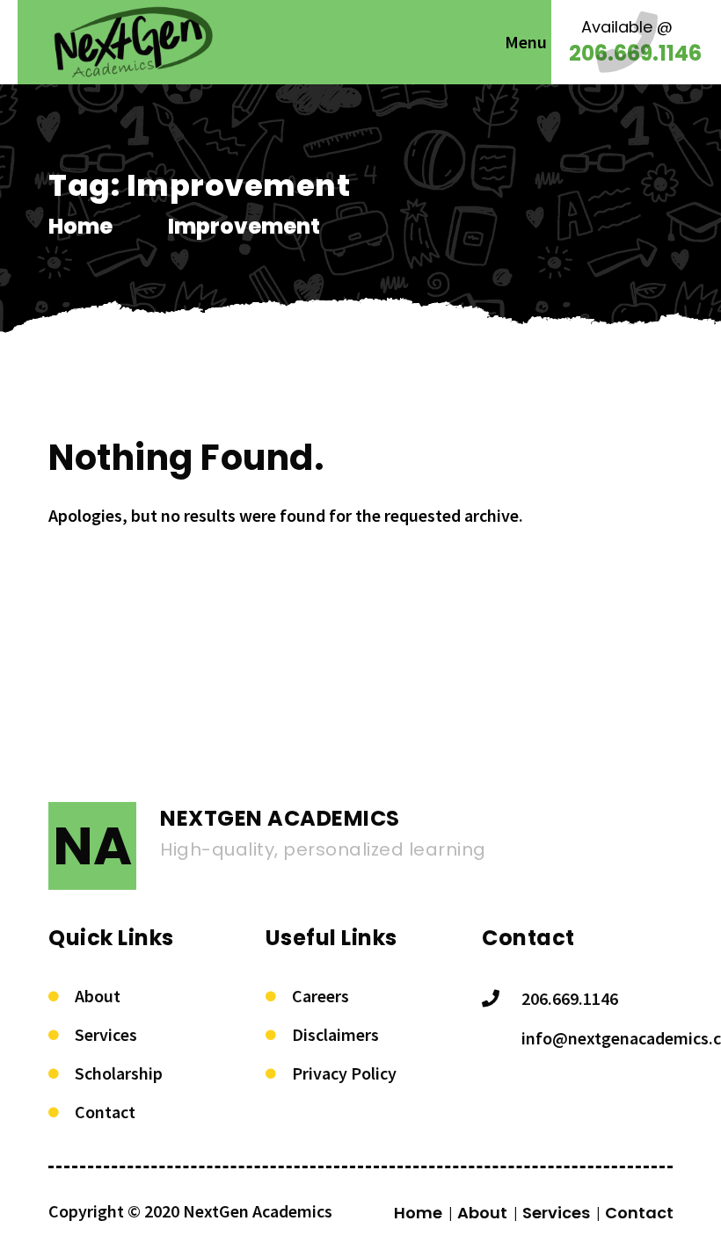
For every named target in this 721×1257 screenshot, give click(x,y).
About (97, 996)
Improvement (244, 226)
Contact (105, 1112)
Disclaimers (335, 1034)
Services (106, 1034)
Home (80, 226)
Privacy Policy (344, 1073)
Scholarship (119, 1073)
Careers (320, 996)
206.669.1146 (569, 998)
